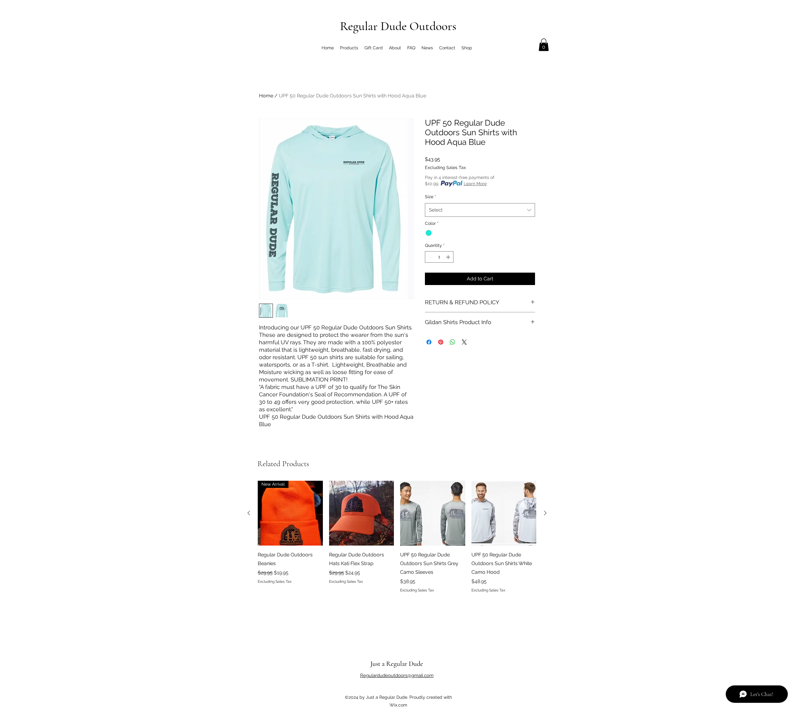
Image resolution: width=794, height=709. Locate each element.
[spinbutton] (439, 257)
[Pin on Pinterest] (440, 342)
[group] (397, 536)
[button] (543, 44)
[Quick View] (361, 513)
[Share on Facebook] (429, 342)
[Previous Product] (248, 513)
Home (266, 96)
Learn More (475, 183)
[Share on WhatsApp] (452, 342)
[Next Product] (545, 513)
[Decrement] (430, 257)
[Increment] (449, 257)
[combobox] (480, 210)
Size (430, 196)
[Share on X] (464, 342)
